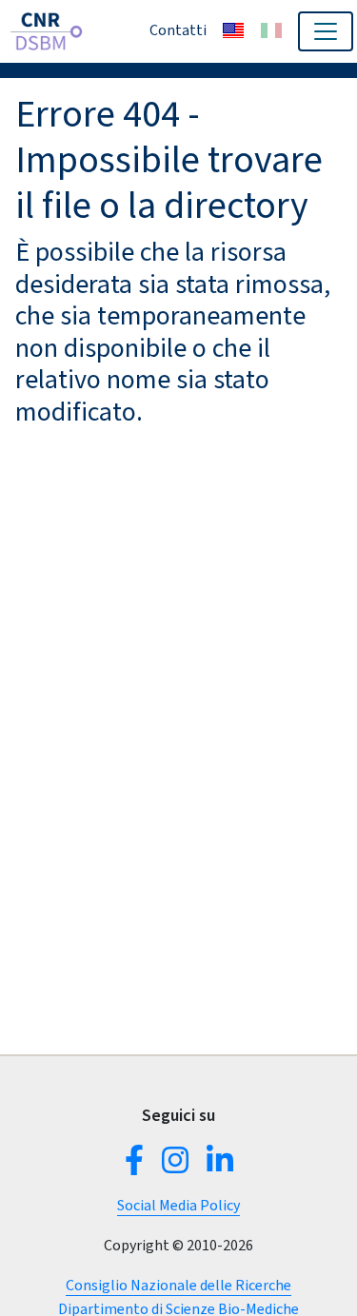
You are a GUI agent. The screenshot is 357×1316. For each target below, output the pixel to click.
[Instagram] (175, 1166)
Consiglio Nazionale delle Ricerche (178, 1285)
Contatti (178, 30)
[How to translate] (233, 30)
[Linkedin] (216, 1166)
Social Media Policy (178, 1205)
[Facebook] (138, 1166)
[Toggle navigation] (325, 31)
